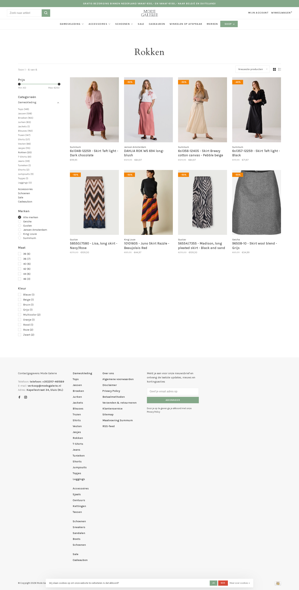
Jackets (24, 126)
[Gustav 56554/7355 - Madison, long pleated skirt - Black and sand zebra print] (202, 203)
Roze (28, 329)
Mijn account (258, 12)
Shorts (23, 169)
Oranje (29, 319)
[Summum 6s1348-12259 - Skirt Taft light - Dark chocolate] (94, 110)
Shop (229, 23)
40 (27, 263)
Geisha (27, 221)
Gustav (27, 225)
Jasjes (24, 148)
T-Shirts (24, 156)
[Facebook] (19, 397)
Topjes (23, 178)
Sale (141, 23)
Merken (212, 23)
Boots (76, 539)
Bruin (28, 304)
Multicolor (31, 314)
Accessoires (98, 23)
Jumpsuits (26, 174)
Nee (223, 583)
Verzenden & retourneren (119, 402)
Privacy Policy (111, 391)
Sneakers (79, 527)
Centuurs (79, 500)
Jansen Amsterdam (35, 229)
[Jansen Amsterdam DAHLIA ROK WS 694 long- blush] (148, 110)
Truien (24, 135)
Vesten (24, 143)
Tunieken (24, 165)
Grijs (28, 309)
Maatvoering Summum (117, 420)
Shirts (24, 139)
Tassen (77, 512)
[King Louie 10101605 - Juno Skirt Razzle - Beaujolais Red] (148, 203)
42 (26, 268)
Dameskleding (70, 23)
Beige (28, 299)
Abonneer (173, 400)
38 (26, 258)
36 (26, 253)
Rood (28, 324)
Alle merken (30, 217)
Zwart (28, 334)
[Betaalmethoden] (278, 584)
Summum (29, 238)
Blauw (28, 294)
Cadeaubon (157, 23)
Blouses (25, 130)
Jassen (25, 113)
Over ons (108, 373)
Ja (213, 583)
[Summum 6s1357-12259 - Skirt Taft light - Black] (256, 110)
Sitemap (108, 414)
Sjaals (77, 494)
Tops (23, 109)
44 (26, 273)
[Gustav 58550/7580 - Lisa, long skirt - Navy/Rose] (94, 203)
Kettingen (79, 506)
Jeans (24, 161)
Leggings (25, 182)
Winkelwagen (281, 12)
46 (26, 278)
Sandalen (79, 533)
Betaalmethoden (113, 396)
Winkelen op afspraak (186, 23)
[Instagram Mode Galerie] (25, 397)
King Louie (30, 234)
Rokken (25, 152)
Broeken (25, 117)
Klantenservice (112, 408)
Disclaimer (109, 385)
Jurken (24, 122)
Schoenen (122, 23)
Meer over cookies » (240, 583)
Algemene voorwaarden (118, 379)
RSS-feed (108, 426)
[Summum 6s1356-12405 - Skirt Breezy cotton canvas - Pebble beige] (202, 110)
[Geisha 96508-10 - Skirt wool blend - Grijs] (256, 203)
